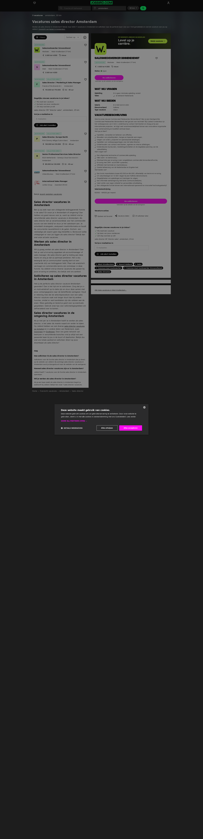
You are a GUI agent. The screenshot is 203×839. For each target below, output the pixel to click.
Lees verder (131, 417)
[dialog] (101, 419)
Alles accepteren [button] (131, 428)
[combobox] (144, 407)
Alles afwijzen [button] (107, 428)
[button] (101, 421)
